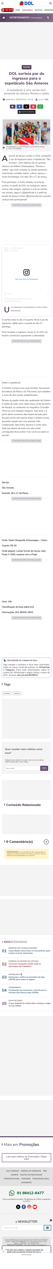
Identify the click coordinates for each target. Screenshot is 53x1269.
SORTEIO (6, 693)
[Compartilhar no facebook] (19, 106)
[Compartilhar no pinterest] (33, 106)
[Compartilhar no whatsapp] (40, 106)
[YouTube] (35, 1207)
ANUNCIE (14, 1175)
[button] (27, 10)
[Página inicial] (3, 17)
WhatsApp (44, 667)
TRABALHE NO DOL (11, 1179)
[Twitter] (18, 1207)
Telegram (10, 669)
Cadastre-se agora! (44, 768)
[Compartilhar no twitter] (26, 106)
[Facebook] (24, 1207)
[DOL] (26, 3)
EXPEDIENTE (26, 1182)
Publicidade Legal (40, 1179)
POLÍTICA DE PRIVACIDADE (31, 1175)
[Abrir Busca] (50, 3)
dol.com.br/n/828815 (27, 675)
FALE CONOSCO (12, 1171)
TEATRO (17, 693)
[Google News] (26, 112)
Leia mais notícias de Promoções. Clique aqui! (26, 1157)
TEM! (45, 1171)
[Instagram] (29, 1207)
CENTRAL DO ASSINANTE (31, 1171)
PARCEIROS (26, 1179)
